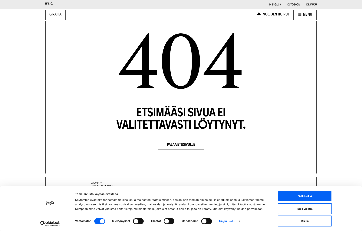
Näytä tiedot (227, 221)
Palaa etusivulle (181, 145)
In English (275, 5)
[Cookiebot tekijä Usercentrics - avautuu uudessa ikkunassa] (50, 223)
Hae (47, 3)
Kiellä (305, 221)
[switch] (138, 221)
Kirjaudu (311, 5)
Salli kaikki (305, 196)
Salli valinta (304, 208)
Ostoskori (293, 5)
